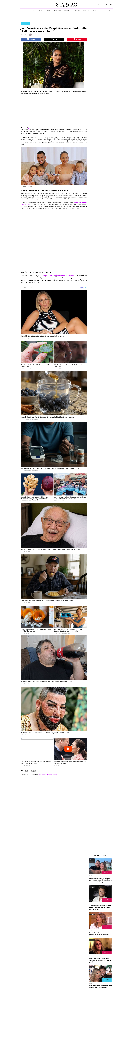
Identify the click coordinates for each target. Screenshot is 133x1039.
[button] (98, 5)
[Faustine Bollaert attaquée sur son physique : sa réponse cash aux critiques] (100, 920)
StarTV (85, 11)
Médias (77, 11)
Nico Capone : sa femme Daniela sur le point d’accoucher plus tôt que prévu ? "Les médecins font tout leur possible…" (100, 880)
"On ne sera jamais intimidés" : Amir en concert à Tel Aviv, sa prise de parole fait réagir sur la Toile (100, 907)
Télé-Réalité (57, 11)
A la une (40, 11)
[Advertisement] (66, 16)
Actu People (107, 872)
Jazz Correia (32, 128)
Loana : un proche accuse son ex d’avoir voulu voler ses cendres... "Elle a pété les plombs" (100, 960)
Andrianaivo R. (36, 35)
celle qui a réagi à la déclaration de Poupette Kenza (58, 275)
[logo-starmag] (66, 5)
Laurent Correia (52, 775)
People (48, 11)
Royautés (67, 11)
